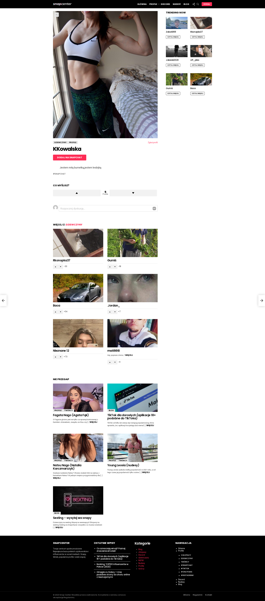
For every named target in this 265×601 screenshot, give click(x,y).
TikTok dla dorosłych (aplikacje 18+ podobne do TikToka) (131, 416)
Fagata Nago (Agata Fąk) (71, 415)
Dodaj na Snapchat (69, 157)
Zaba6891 (171, 31)
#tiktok (185, 568)
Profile (153, 4)
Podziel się (56, 14)
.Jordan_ (113, 305)
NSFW (141, 560)
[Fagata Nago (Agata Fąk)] (78, 398)
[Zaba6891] (177, 23)
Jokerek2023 (172, 60)
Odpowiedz (154, 208)
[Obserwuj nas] (193, 4)
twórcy (68, 410)
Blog (186, 4)
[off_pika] (201, 51)
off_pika (194, 60)
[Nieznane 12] (78, 333)
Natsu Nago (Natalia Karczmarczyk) (67, 467)
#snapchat (187, 565)
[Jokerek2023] (177, 51)
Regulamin (197, 595)
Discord (165, 4)
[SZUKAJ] (198, 4)
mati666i (113, 351)
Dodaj (207, 4)
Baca (56, 305)
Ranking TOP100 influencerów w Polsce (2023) (112, 565)
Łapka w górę (77, 193)
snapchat (60, 173)
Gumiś (111, 260)
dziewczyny (74, 224)
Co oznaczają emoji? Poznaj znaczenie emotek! (111, 549)
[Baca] (78, 288)
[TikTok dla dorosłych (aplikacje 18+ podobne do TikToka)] (132, 398)
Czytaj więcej (173, 37)
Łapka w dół (133, 193)
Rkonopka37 (61, 260)
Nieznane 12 (61, 351)
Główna (142, 4)
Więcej (129, 355)
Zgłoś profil (153, 142)
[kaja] (3, 300)
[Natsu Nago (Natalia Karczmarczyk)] (78, 448)
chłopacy (142, 552)
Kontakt (208, 595)
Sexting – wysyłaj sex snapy (72, 518)
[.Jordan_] (132, 288)
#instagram (187, 575)
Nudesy (177, 4)
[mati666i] (132, 333)
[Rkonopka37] (78, 243)
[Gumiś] (132, 243)
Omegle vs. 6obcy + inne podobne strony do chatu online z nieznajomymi (113, 574)
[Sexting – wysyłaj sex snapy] (78, 500)
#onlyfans (186, 571)
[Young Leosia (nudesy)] (132, 448)
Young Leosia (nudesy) (123, 465)
